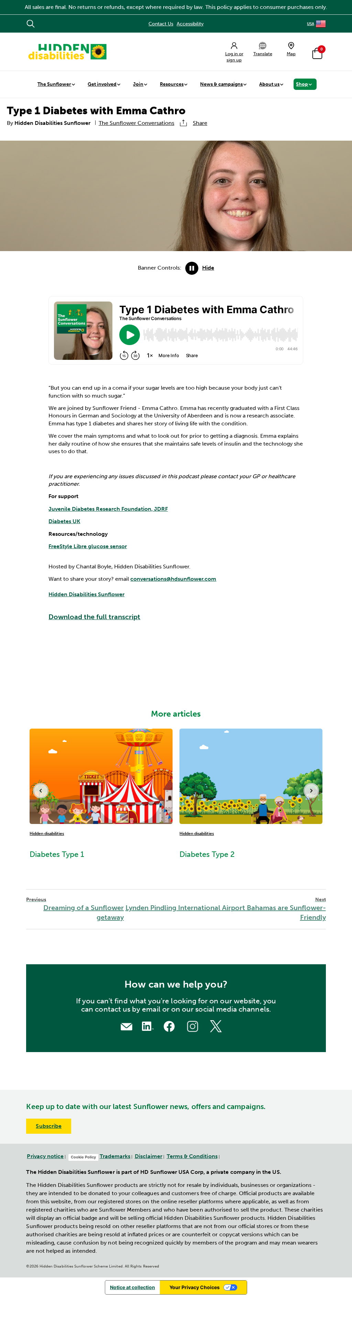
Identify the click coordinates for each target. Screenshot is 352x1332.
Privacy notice (45, 1156)
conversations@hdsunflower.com (173, 579)
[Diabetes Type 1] (101, 776)
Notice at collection (132, 1287)
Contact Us (160, 24)
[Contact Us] (126, 1026)
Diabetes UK (64, 521)
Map (291, 53)
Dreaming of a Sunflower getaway (75, 909)
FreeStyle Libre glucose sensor (87, 546)
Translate (262, 53)
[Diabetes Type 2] (250, 776)
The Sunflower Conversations (136, 123)
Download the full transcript (94, 617)
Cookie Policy (83, 1157)
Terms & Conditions (192, 1156)
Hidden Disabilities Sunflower (86, 594)
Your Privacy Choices (194, 1287)
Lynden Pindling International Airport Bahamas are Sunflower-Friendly (225, 909)
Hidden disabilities (47, 833)
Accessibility (190, 24)
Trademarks (115, 1156)
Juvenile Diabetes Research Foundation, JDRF (108, 509)
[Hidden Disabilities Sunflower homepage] (67, 51)
